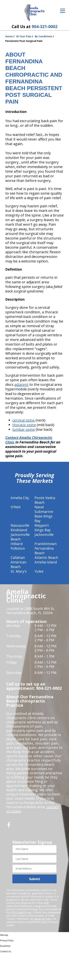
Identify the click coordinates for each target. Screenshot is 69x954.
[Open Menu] (62, 11)
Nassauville (20, 525)
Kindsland (19, 530)
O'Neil (15, 507)
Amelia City (20, 497)
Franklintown (45, 543)
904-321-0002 (45, 26)
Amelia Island (45, 562)
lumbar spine (23, 429)
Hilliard (16, 543)
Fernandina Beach (44, 550)
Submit (34, 879)
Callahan (18, 557)
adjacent (21, 384)
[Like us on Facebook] (9, 826)
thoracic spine (24, 424)
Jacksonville (44, 534)
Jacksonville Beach (20, 537)
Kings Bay (42, 530)
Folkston (18, 548)
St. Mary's (19, 571)
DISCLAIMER (18, 912)
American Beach (19, 564)
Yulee (39, 571)
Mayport (41, 525)
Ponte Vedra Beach (44, 500)
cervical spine (23, 420)
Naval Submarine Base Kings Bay (43, 514)
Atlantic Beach (46, 557)
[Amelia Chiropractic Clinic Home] (34, 12)
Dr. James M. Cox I (40, 918)
